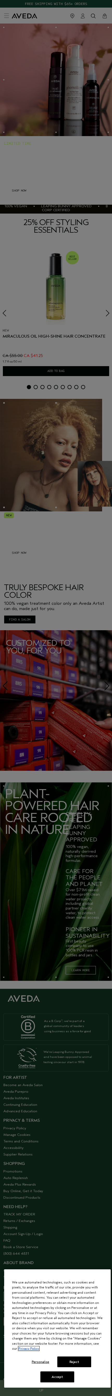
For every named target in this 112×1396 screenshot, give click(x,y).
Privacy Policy (28, 1348)
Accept (57, 1377)
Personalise (40, 1362)
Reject (74, 1362)
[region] (57, 1328)
